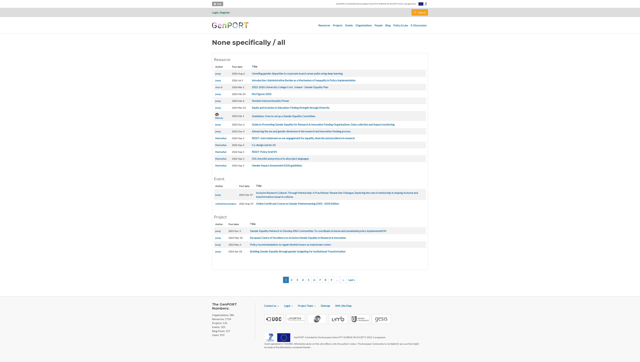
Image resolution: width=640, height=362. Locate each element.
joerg (218, 73)
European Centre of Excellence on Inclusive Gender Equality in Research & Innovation (298, 237)
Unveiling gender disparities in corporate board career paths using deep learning (297, 73)
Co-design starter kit (264, 144)
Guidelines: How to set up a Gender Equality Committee (283, 116)
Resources (324, 25)
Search (422, 12)
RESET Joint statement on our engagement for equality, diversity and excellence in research (303, 138)
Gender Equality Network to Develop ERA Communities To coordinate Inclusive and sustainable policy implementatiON (318, 230)
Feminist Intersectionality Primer (270, 100)
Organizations (364, 25)
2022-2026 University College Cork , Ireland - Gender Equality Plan (290, 87)
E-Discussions (419, 25)
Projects (337, 25)
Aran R (218, 87)
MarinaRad (220, 138)
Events (349, 25)
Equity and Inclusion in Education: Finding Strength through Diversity (291, 107)
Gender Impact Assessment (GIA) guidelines (277, 165)
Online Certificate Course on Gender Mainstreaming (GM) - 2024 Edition (297, 203)
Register (225, 12)
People (378, 25)
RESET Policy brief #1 (264, 151)
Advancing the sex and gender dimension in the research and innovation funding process (301, 131)
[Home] (231, 25)
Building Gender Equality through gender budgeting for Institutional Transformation (298, 251)
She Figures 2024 (261, 93)
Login (215, 12)
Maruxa (219, 117)
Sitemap (325, 305)
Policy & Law (400, 25)
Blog (388, 25)
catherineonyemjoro (225, 203)
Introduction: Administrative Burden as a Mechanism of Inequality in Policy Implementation (304, 80)
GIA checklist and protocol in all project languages (280, 158)
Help (219, 4)
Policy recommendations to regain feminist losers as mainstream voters (290, 244)
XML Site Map (343, 305)
